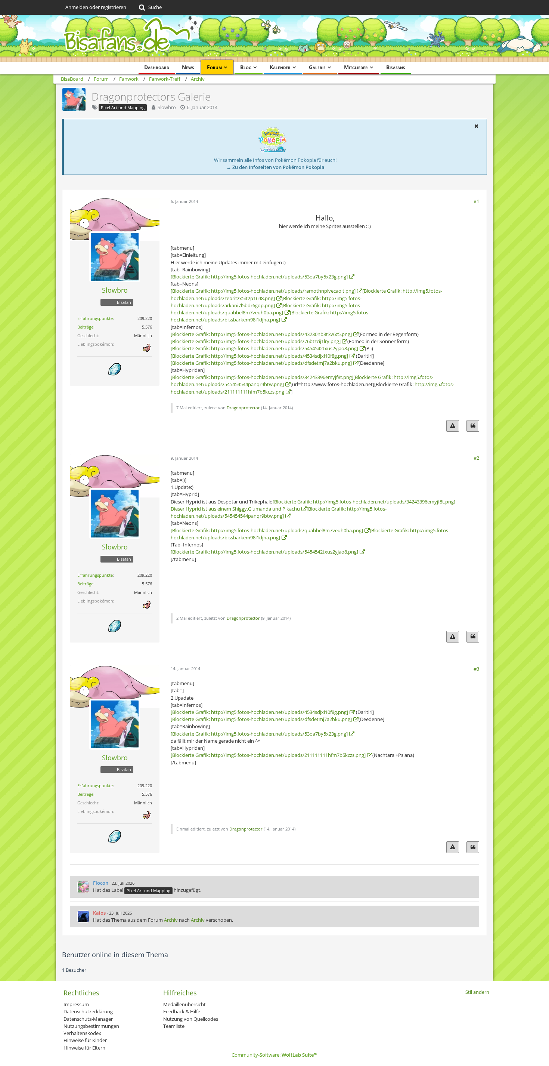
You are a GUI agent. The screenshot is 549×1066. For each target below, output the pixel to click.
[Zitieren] (472, 426)
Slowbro (167, 107)
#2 (476, 458)
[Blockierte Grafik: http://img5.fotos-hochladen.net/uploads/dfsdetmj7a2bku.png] (261, 363)
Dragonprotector (243, 407)
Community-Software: (274, 1054)
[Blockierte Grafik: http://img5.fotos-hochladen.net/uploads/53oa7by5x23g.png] (259, 276)
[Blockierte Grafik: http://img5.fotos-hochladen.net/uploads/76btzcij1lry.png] (256, 341)
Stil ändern (477, 992)
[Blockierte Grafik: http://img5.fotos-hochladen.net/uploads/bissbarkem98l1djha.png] (270, 316)
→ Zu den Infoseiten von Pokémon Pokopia (275, 167)
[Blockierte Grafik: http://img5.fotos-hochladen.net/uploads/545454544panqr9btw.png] (279, 512)
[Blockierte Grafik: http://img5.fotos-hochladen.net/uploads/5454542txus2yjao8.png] (264, 348)
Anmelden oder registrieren (95, 7)
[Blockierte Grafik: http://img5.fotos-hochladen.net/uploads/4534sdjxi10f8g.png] (259, 355)
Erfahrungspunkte (95, 318)
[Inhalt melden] (452, 426)
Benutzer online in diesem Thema (115, 954)
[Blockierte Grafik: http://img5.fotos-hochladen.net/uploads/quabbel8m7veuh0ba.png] (266, 309)
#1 (476, 201)
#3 (476, 668)
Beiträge (85, 327)
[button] (476, 126)
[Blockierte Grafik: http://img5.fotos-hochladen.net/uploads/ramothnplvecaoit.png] (263, 290)
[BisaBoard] (274, 38)
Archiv (171, 919)
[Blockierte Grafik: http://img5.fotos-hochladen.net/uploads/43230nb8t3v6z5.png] (261, 334)
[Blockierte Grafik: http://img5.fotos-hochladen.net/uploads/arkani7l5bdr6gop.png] (266, 302)
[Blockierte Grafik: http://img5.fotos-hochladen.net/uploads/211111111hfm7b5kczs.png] (268, 755)
